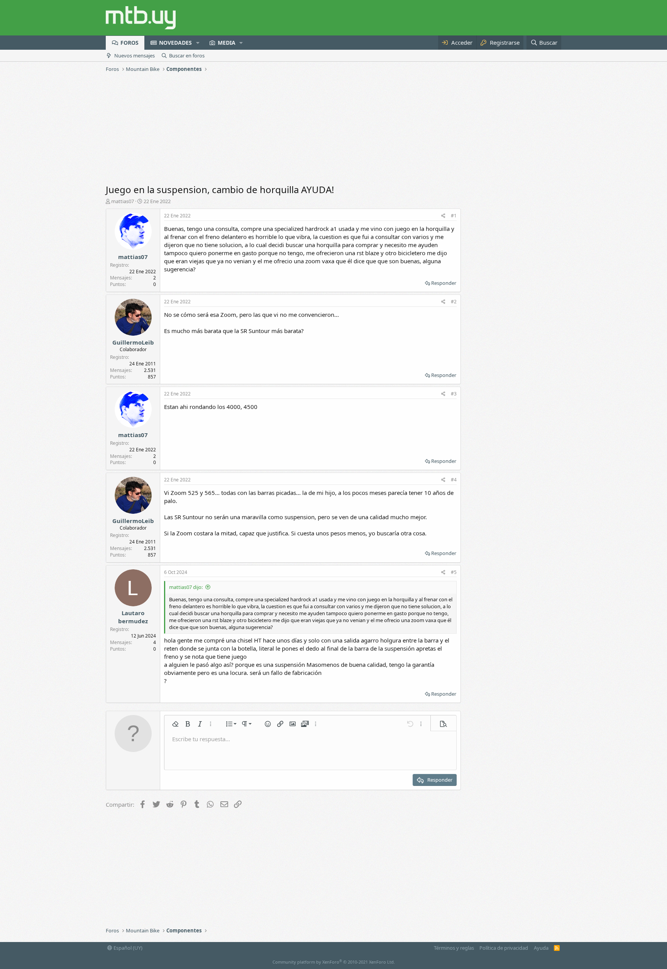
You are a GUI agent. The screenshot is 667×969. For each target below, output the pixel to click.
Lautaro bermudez (133, 617)
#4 (454, 479)
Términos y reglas (454, 947)
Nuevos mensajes (134, 55)
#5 (454, 572)
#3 (454, 393)
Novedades (175, 42)
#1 (454, 215)
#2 (454, 301)
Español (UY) (127, 947)
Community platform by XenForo (334, 962)
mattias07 (122, 201)
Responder (443, 282)
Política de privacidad (503, 947)
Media (226, 42)
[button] (198, 43)
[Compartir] (443, 216)
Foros (129, 42)
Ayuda (541, 947)
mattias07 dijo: (186, 587)
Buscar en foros (187, 55)
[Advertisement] (333, 129)
